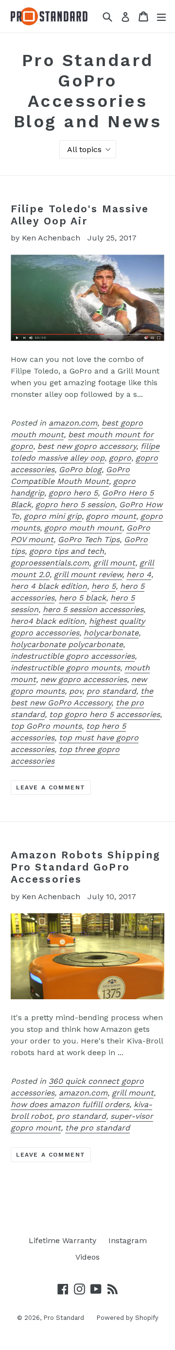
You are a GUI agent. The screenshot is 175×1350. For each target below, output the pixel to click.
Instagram (127, 1240)
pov (75, 691)
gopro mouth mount (83, 527)
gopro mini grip (53, 516)
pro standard (111, 691)
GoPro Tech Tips (89, 539)
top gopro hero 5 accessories (104, 714)
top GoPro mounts (46, 726)
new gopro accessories (83, 679)
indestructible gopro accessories (73, 656)
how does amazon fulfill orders (70, 1104)
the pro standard (97, 1127)
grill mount (114, 562)
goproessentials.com (50, 562)
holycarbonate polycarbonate (67, 644)
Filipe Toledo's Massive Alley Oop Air (80, 215)
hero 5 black (82, 597)
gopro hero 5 (73, 492)
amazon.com (73, 422)
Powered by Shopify (127, 1317)
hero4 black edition (48, 621)
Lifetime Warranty (62, 1240)
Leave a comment (51, 787)
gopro (120, 457)
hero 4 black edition (49, 586)
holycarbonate (111, 632)
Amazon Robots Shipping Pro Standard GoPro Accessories (85, 867)
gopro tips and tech (66, 551)
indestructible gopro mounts (65, 667)
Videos (87, 1257)
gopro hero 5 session (75, 504)
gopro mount (111, 516)
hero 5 (103, 586)
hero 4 (138, 574)
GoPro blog (80, 469)
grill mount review (88, 574)
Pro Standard (63, 1317)
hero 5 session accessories (93, 609)
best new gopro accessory (86, 446)
